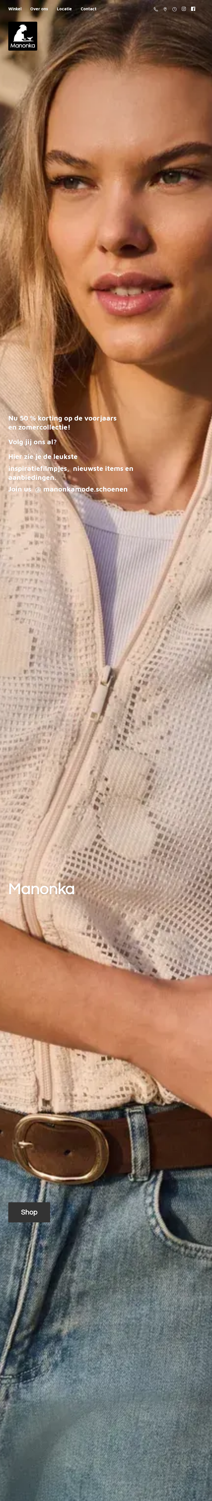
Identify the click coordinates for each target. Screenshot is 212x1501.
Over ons (39, 8)
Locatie (64, 8)
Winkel (14, 8)
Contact (88, 8)
